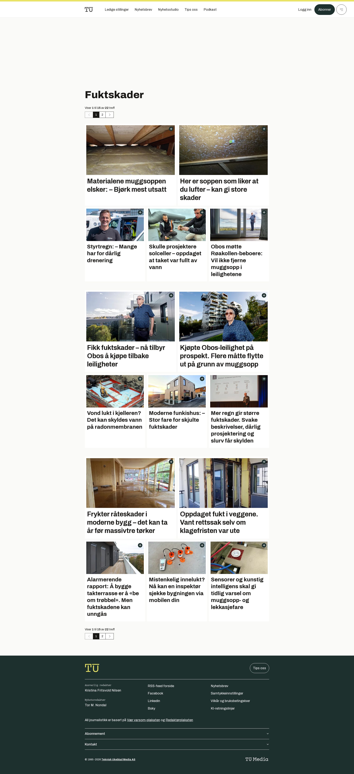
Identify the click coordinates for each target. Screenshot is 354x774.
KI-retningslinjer (223, 708)
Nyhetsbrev (219, 686)
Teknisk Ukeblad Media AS (118, 759)
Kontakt (91, 744)
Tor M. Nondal (95, 705)
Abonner (324, 9)
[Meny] (341, 9)
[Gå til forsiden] (89, 10)
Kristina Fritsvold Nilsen (103, 690)
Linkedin (154, 701)
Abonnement (95, 734)
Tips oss (259, 668)
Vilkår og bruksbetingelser (230, 701)
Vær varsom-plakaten (143, 720)
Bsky (151, 708)
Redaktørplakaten (179, 720)
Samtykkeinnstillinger (227, 693)
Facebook (155, 693)
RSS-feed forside (161, 686)
